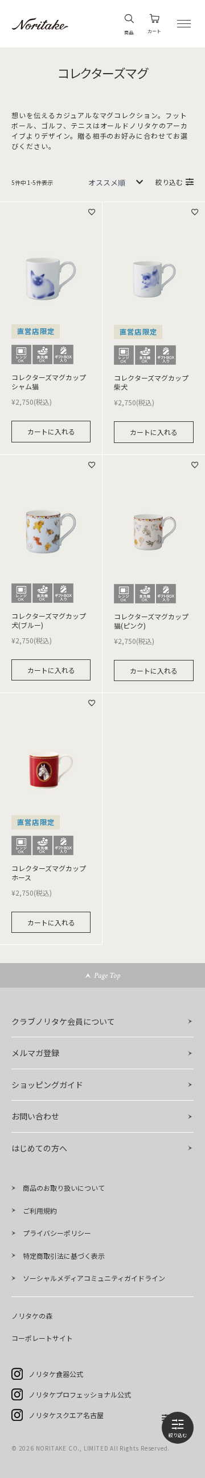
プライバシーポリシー (57, 1233)
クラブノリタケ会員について (63, 1021)
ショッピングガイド (47, 1084)
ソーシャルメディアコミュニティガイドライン (94, 1278)
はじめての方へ (39, 1148)
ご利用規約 (40, 1210)
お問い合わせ (35, 1116)
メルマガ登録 (35, 1052)
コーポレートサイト (42, 1338)
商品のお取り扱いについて (64, 1188)
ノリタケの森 (31, 1315)
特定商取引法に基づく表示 (64, 1255)
